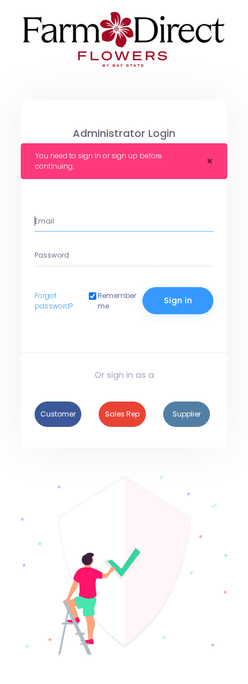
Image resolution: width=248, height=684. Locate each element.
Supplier (186, 414)
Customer (58, 414)
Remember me (116, 301)
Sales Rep (122, 414)
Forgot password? (54, 301)
